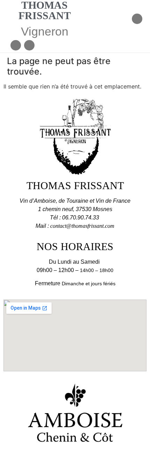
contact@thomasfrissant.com (82, 226)
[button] (124, 20)
